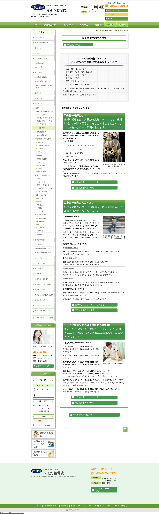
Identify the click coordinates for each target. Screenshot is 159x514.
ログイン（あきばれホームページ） (12, 513)
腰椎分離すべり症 (71, 258)
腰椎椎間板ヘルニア (71, 248)
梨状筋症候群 (69, 278)
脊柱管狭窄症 (69, 268)
